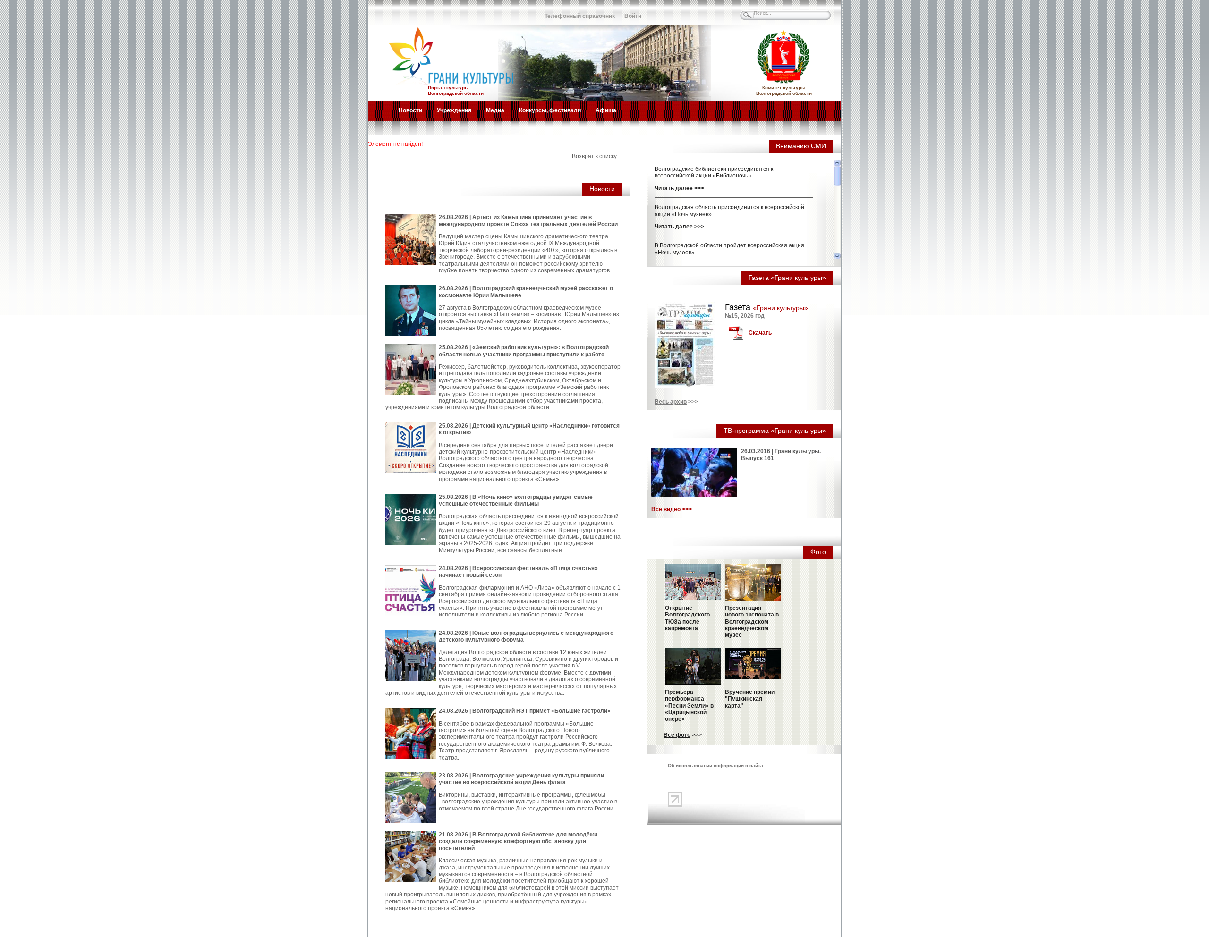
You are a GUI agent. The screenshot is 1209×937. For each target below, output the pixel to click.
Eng (415, 11)
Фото (818, 552)
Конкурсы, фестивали (550, 110)
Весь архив (671, 401)
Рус (394, 11)
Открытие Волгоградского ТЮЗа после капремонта (687, 618)
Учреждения (454, 110)
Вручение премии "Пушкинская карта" (750, 699)
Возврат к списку (594, 156)
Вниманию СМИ (801, 146)
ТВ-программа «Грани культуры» (775, 430)
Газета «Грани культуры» (787, 277)
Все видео (666, 509)
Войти (632, 16)
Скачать (760, 332)
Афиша (606, 110)
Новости (410, 110)
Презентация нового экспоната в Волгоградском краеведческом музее (752, 622)
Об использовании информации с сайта (715, 765)
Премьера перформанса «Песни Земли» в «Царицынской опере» (689, 706)
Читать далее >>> (679, 188)
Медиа (495, 110)
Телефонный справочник (580, 16)
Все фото (677, 735)
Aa (498, 12)
